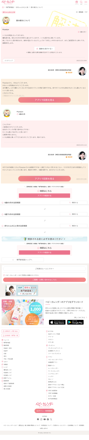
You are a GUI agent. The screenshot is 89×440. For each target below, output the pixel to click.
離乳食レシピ (8, 370)
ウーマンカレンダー (54, 371)
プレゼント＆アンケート (55, 348)
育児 (5, 356)
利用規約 (81, 425)
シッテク (50, 376)
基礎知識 (6, 345)
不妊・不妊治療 (8, 359)
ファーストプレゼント (54, 353)
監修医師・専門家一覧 (11, 335)
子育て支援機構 (52, 393)
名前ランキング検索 (54, 334)
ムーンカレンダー (53, 368)
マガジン (50, 339)
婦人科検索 (7, 389)
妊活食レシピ (8, 375)
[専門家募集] (21, 290)
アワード (50, 337)
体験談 (6, 364)
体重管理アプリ (52, 362)
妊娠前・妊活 (8, 348)
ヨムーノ (50, 379)
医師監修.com (52, 382)
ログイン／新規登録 (44, 410)
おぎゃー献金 (52, 396)
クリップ (10, 60)
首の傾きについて (37, 7)
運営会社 (21, 425)
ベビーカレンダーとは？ (10, 425)
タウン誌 (50, 342)
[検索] (81, 2)
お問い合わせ (44, 428)
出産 (5, 353)
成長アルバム (7, 378)
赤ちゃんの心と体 (22, 7)
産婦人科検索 (8, 386)
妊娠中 (6, 351)
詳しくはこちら (79, 317)
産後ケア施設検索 (9, 383)
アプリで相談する (44, 195)
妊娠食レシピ (8, 372)
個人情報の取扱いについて (32, 425)
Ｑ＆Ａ (6, 361)
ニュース (6, 340)
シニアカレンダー (53, 374)
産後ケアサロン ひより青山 (56, 384)
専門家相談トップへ (24, 259)
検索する (75, 202)
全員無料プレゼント (54, 351)
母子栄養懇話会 (52, 398)
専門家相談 (10, 7)
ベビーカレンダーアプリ (55, 359)
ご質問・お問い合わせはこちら (44, 279)
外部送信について (46, 425)
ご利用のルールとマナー (44, 268)
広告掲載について (73, 425)
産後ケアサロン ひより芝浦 (56, 387)
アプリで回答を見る (44, 99)
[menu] (86, 2)
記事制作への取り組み (11, 331)
